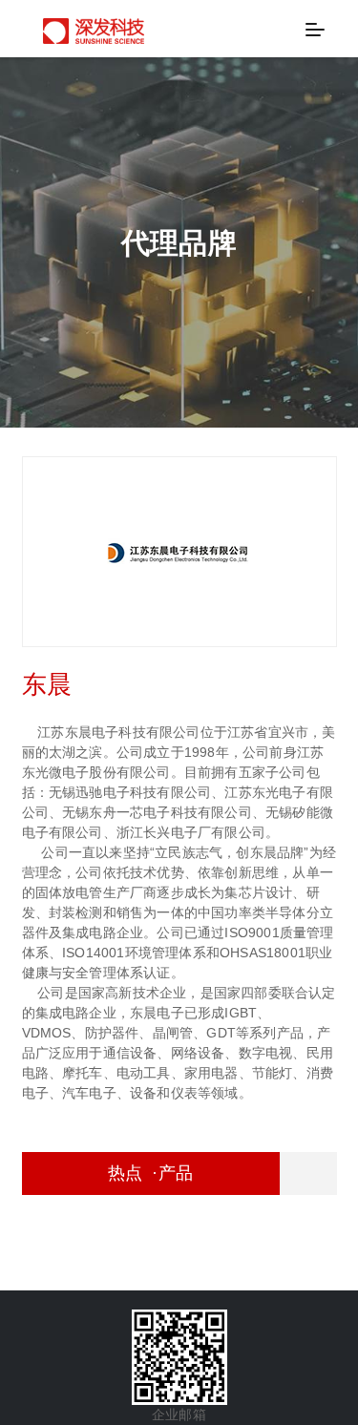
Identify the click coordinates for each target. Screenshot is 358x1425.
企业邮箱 (179, 1414)
